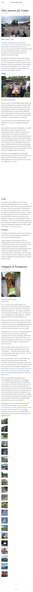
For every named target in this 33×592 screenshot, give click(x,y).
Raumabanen (14, 331)
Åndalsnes (4, 307)
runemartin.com (16, 2)
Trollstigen (26, 347)
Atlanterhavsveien (6, 407)
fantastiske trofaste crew (8, 45)
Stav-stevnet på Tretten (15, 10)
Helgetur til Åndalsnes (14, 266)
